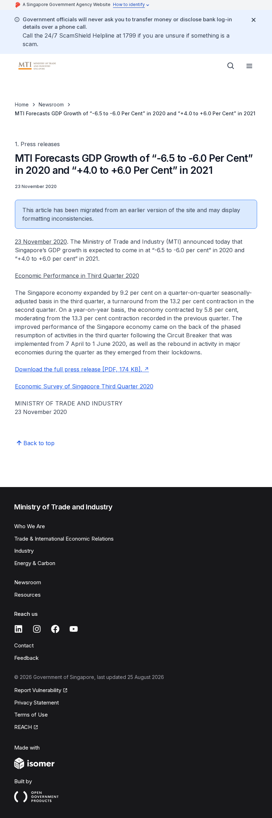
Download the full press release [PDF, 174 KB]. (78, 369)
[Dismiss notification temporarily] (253, 19)
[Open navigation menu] (249, 65)
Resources (27, 594)
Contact (24, 645)
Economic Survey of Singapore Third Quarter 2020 (84, 386)
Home (22, 104)
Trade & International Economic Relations (64, 538)
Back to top (39, 443)
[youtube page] (73, 629)
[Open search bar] (230, 65)
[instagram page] (37, 629)
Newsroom (51, 104)
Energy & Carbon (34, 563)
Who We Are (29, 526)
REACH (23, 727)
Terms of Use (31, 714)
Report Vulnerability (37, 690)
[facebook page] (55, 629)
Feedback (26, 657)
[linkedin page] (18, 629)
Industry (24, 550)
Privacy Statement (36, 702)
